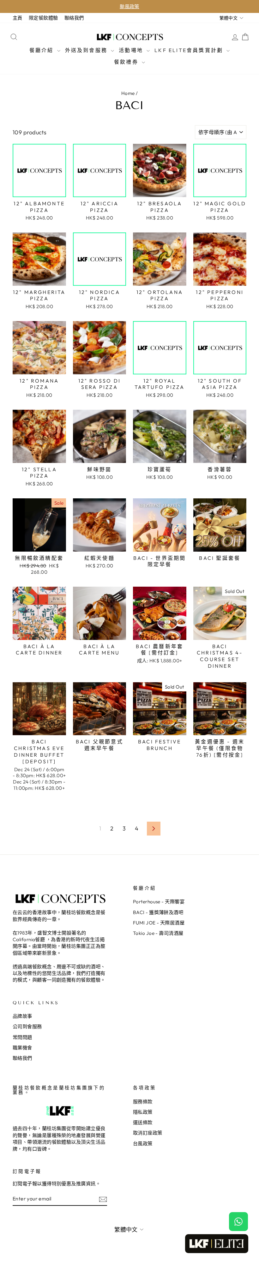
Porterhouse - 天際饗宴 (158, 902)
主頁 (17, 18)
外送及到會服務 (87, 50)
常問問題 (22, 1037)
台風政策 (143, 1144)
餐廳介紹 (42, 50)
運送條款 (143, 1122)
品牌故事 (22, 1016)
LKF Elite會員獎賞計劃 (189, 50)
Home (128, 93)
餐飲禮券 (127, 62)
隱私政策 (143, 1112)
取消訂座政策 (147, 1133)
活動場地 (132, 50)
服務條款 (143, 1102)
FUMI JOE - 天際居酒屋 (158, 923)
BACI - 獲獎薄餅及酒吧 (158, 912)
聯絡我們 (74, 18)
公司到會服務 (27, 1026)
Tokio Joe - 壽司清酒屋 (158, 933)
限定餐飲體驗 (43, 18)
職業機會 (22, 1048)
